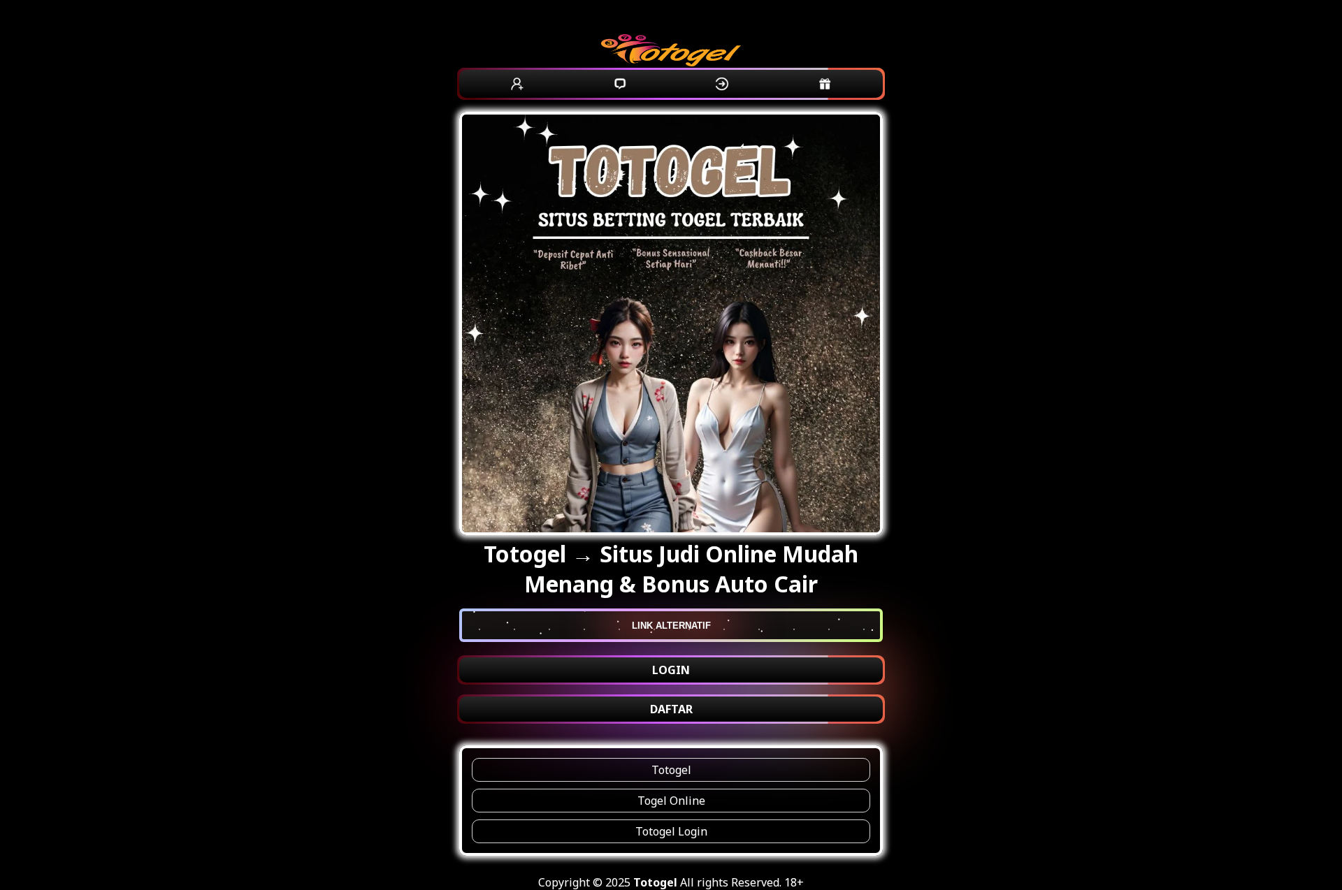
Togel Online (671, 800)
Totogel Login (671, 831)
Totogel (671, 770)
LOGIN (671, 670)
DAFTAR (671, 709)
